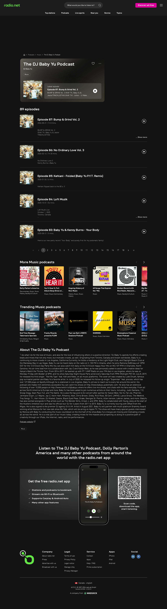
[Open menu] (161, 5)
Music (27, 74)
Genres (107, 13)
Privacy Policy (69, 559)
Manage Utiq (69, 567)
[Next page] (128, 250)
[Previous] (136, 261)
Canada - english (85, 583)
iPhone (111, 556)
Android (112, 563)
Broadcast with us (49, 567)
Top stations (50, 13)
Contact (90, 556)
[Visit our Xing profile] (139, 556)
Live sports (79, 13)
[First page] (33, 250)
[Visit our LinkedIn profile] (133, 556)
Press (44, 559)
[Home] (24, 55)
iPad (110, 559)
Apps (89, 559)
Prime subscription (94, 567)
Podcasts (65, 13)
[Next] (144, 261)
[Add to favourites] (93, 63)
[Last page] (134, 250)
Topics (119, 13)
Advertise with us (49, 563)
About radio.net (48, 556)
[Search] (99, 5)
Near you (94, 13)
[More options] (99, 63)
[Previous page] (39, 250)
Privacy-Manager (71, 571)
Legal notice (69, 563)
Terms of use (69, 556)
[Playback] (95, 91)
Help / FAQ (91, 563)
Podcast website (26, 422)
